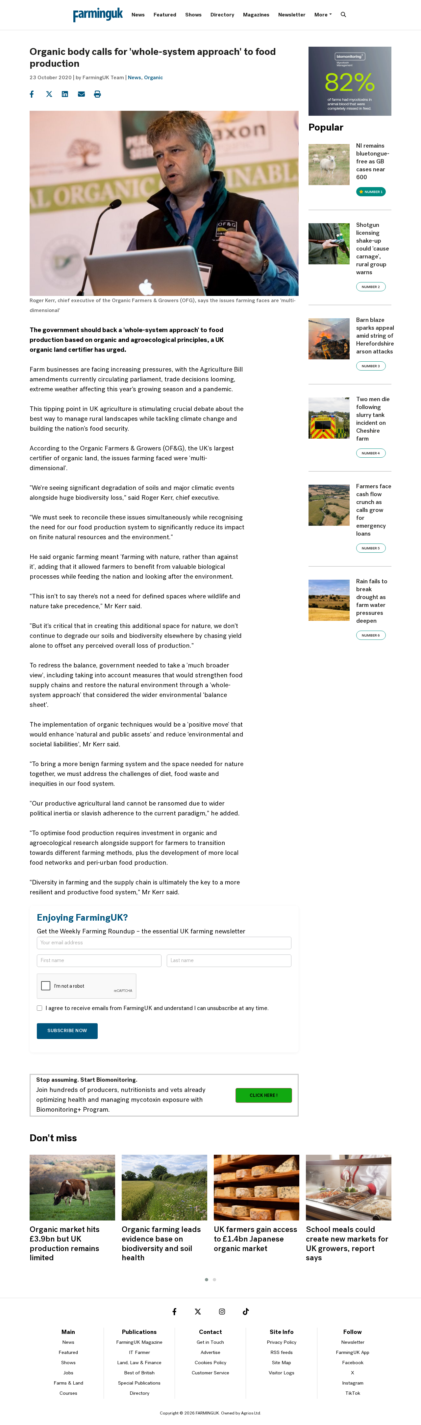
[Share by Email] (85, 94)
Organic (153, 78)
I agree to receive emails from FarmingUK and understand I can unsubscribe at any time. (157, 1009)
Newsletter (292, 15)
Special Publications (139, 1383)
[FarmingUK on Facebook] (174, 1313)
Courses (68, 1393)
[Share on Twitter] (53, 94)
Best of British (139, 1373)
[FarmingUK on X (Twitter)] (198, 1313)
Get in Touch (210, 1342)
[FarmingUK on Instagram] (222, 1313)
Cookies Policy (210, 1363)
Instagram (352, 1383)
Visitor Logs (281, 1373)
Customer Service (210, 1373)
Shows (193, 15)
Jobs (68, 1373)
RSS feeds (281, 1352)
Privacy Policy (281, 1342)
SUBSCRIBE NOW (67, 1030)
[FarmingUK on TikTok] (246, 1313)
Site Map (281, 1363)
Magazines (256, 15)
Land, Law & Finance (139, 1363)
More (321, 15)
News (138, 15)
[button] (206, 1279)
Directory (222, 15)
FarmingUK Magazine (139, 1342)
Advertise (210, 1352)
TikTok (352, 1393)
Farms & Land (68, 1383)
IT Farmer (139, 1352)
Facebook (352, 1363)
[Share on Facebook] (37, 94)
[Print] (101, 94)
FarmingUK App (352, 1352)
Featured (165, 15)
